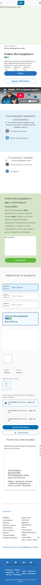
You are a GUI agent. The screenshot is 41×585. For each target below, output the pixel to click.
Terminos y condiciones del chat (9, 572)
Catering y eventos (9, 525)
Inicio (6, 46)
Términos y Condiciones (31, 572)
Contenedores (8, 520)
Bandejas (6, 518)
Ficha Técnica (23, 433)
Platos (24, 527)
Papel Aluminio (8, 528)
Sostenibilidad (23, 547)
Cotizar (20, 73)
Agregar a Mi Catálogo (21, 81)
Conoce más (20, 260)
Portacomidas (26, 530)
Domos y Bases (8, 530)
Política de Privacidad (17, 572)
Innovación (34, 547)
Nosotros (13, 547)
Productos (12, 46)
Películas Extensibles (10, 538)
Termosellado (26, 537)
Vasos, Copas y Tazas (29, 540)
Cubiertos (6, 523)
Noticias (6, 547)
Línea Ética (24, 572)
